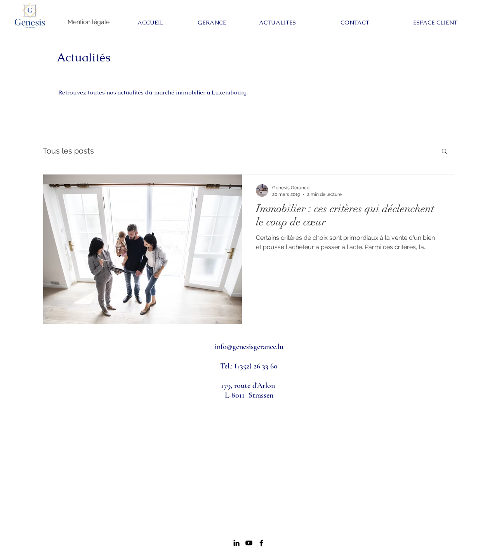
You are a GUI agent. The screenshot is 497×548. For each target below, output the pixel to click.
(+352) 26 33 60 (256, 366)
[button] (444, 152)
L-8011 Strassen (249, 395)
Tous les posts (68, 150)
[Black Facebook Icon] (261, 543)
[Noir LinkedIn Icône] (236, 543)
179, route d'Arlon (249, 385)
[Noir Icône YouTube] (249, 543)
